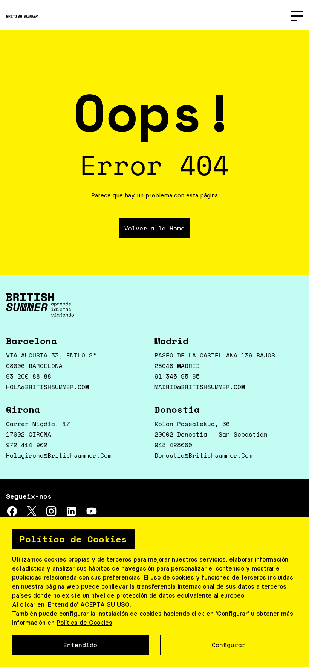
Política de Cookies (84, 622)
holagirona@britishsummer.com (59, 455)
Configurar (229, 644)
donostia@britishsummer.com (203, 455)
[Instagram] (51, 514)
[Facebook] (12, 514)
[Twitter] (32, 514)
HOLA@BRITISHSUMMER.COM (47, 386)
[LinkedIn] (71, 514)
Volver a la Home (154, 228)
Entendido (80, 644)
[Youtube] (91, 514)
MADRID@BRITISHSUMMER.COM (199, 386)
